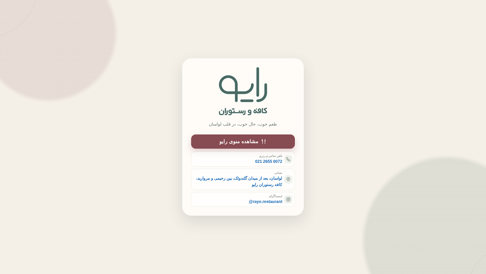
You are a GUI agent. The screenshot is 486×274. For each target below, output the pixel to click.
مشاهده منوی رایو (238, 141)
